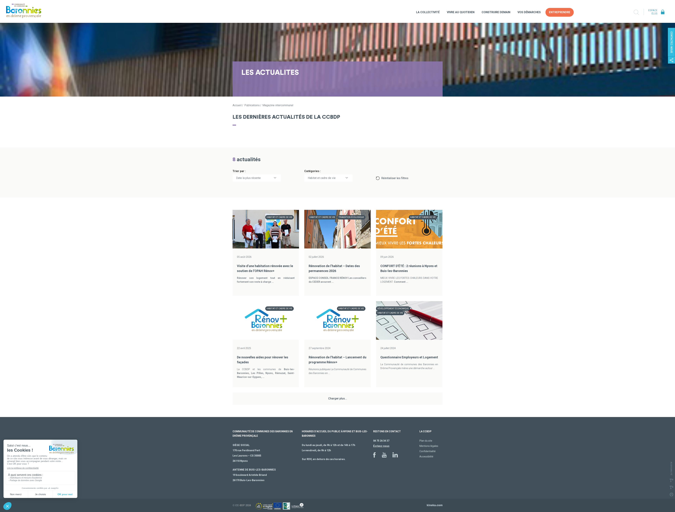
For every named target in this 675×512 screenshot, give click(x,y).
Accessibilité (426, 456)
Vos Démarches (529, 12)
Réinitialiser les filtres (394, 178)
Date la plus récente (248, 178)
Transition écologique (351, 217)
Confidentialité (427, 451)
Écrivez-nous (381, 446)
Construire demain (496, 12)
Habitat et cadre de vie (322, 178)
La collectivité (428, 12)
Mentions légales (428, 446)
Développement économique (393, 308)
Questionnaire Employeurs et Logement (409, 357)
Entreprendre (559, 12)
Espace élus (652, 12)
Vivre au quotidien (460, 12)
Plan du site (425, 440)
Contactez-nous (671, 42)
